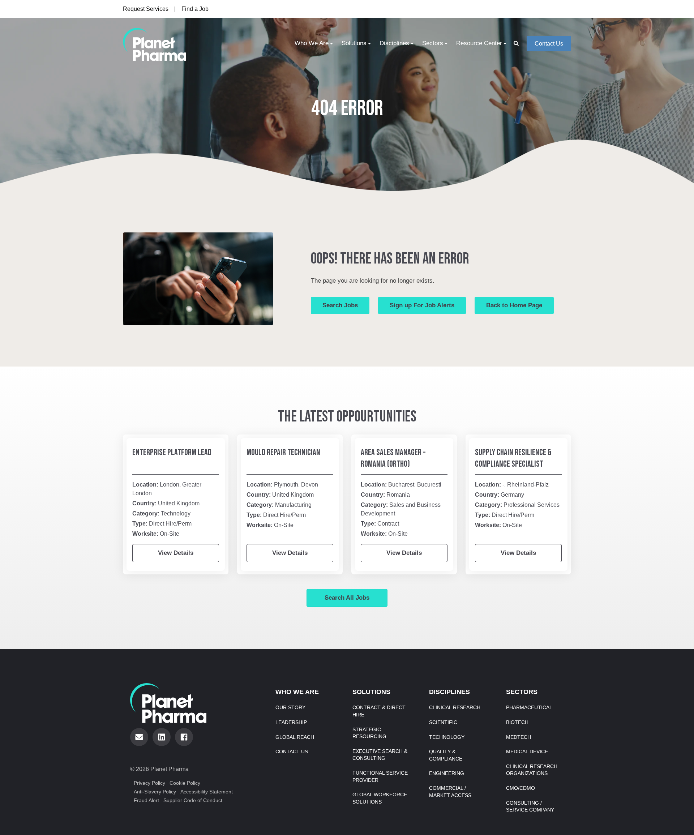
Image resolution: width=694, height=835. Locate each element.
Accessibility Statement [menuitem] (206, 792)
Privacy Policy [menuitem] (149, 783)
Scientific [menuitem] (443, 722)
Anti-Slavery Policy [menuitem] (155, 792)
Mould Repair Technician (283, 452)
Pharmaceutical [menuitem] (529, 707)
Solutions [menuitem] (354, 43)
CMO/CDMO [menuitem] (520, 788)
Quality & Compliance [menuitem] (445, 755)
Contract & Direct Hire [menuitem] (379, 711)
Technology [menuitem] (446, 737)
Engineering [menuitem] (446, 773)
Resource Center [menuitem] (479, 43)
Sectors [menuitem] (432, 43)
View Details (175, 552)
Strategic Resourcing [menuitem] (369, 733)
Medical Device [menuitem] (527, 751)
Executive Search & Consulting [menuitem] (379, 754)
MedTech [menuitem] (518, 737)
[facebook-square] (184, 737)
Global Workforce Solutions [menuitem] (379, 798)
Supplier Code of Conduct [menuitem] (192, 800)
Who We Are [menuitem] (312, 43)
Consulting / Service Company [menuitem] (530, 806)
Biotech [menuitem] (517, 722)
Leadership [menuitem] (291, 722)
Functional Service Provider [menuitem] (380, 776)
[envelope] (139, 737)
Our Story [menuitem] (290, 707)
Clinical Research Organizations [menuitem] (531, 769)
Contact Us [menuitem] (291, 751)
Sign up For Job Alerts (422, 305)
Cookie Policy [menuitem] (185, 783)
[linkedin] (162, 737)
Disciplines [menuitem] (394, 43)
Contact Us (549, 43)
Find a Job (195, 9)
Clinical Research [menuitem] (454, 707)
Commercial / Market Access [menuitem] (450, 791)
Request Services (145, 9)
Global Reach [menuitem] (294, 737)
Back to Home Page (514, 305)
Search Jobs (340, 305)
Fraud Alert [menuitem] (146, 800)
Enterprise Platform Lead (171, 452)
